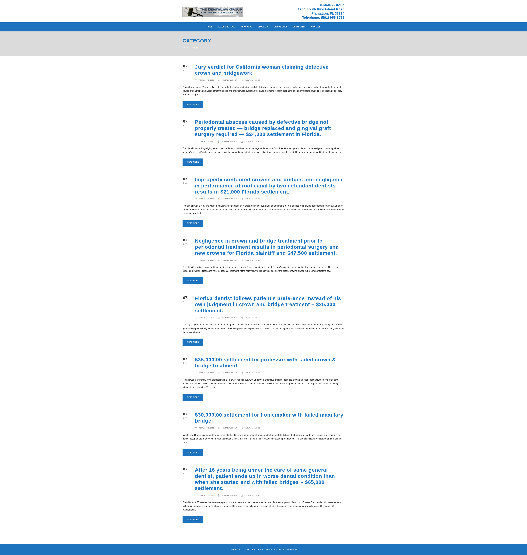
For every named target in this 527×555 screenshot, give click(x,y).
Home (210, 27)
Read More (193, 104)
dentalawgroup (229, 80)
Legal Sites (299, 27)
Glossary (263, 27)
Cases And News (226, 27)
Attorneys (246, 27)
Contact (315, 27)
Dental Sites (281, 27)
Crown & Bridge (252, 80)
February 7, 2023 (206, 80)
